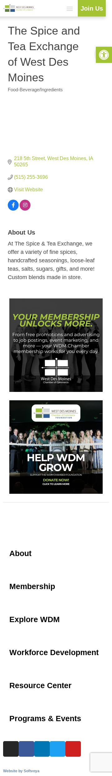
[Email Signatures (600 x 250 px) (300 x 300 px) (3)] (56, 390)
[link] (104, 55)
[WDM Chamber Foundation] (56, 492)
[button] (69, 8)
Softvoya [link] (32, 771)
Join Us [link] (92, 8)
